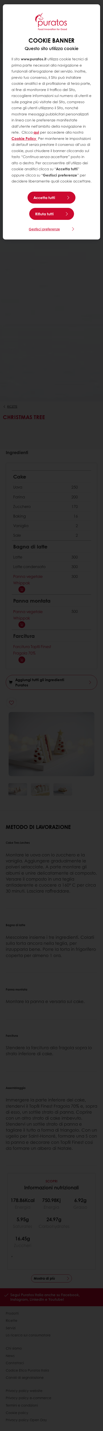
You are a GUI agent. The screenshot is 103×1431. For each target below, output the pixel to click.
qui (36, 132)
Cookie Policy (24, 138)
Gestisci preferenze (44, 229)
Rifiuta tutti (44, 214)
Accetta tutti (44, 197)
